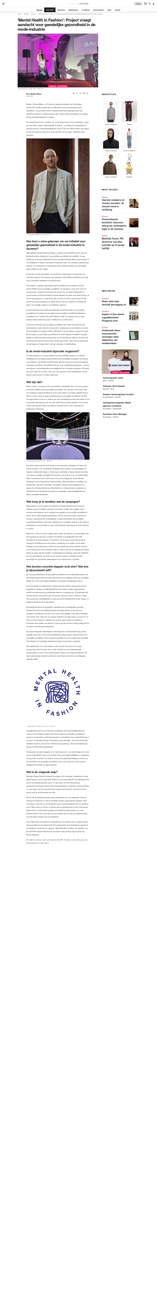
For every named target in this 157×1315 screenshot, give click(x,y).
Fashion (33, 14)
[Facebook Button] (77, 93)
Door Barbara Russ (33, 94)
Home (19, 14)
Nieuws (26, 14)
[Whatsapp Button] (87, 93)
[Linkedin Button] (80, 93)
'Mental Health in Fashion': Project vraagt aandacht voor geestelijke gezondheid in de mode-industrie (70, 14)
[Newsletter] (145, 3)
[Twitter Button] (73, 93)
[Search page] (150, 3)
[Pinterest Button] (84, 93)
